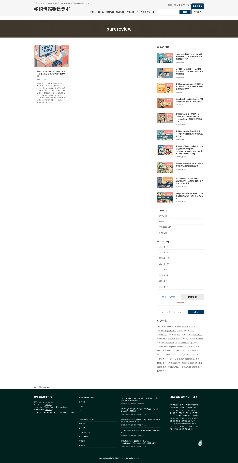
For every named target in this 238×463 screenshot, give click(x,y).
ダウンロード (165, 215)
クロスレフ (177, 354)
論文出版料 (186, 366)
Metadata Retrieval (165, 342)
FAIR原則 (171, 338)
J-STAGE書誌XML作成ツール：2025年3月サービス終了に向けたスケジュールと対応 (189, 181)
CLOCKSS (193, 326)
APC (159, 326)
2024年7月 (164, 281)
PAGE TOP (230, 446)
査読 (197, 358)
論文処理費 (161, 366)
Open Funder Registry (166, 346)
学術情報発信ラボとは (86, 398)
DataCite (172, 334)
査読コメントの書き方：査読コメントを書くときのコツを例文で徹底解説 (51, 73)
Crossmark (181, 330)
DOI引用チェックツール (192, 334)
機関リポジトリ (163, 363)
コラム (81, 406)
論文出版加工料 (173, 366)
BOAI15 (178, 326)
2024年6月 (164, 286)
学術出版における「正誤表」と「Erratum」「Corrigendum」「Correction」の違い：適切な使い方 (189, 118)
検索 (185, 11)
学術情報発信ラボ (52, 8)
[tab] (168, 297)
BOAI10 (170, 326)
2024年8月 (164, 275)
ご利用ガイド (186, 4)
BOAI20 (185, 326)
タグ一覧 (82, 402)
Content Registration (166, 330)
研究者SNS (175, 363)
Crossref (190, 330)
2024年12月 (164, 252)
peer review (182, 346)
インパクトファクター (189, 350)
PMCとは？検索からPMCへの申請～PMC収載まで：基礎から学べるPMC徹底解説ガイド (190, 56)
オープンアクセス (164, 354)
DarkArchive (162, 334)
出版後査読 (179, 358)
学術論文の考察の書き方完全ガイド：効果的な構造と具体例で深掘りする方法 (189, 133)
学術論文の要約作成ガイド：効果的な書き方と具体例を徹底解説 (189, 164)
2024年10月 (164, 263)
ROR (197, 346)
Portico (191, 346)
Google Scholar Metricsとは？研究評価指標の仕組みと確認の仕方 (189, 100)
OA (176, 342)
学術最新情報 (165, 227)
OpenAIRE (194, 342)
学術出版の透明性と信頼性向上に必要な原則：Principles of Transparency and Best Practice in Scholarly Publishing (190, 150)
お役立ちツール (84, 445)
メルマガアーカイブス (86, 432)
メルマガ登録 (83, 437)
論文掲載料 (196, 366)
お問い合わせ (173, 4)
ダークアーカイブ (190, 354)
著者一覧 (82, 424)
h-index (199, 338)
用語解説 (163, 233)
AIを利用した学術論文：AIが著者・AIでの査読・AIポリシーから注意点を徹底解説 (189, 71)
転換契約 (160, 371)
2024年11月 (164, 258)
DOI (178, 334)
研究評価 (185, 363)
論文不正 (198, 363)
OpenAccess (183, 342)
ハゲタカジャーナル (165, 358)
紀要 (192, 363)
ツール (162, 221)
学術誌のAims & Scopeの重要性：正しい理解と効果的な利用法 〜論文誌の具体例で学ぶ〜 (190, 86)
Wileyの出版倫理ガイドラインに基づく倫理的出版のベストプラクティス (189, 196)
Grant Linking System (185, 338)
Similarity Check (164, 350)
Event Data (162, 338)
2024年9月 (164, 269)
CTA (80, 410)
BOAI (164, 326)
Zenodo (175, 350)
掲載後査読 (189, 358)
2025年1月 (164, 246)
